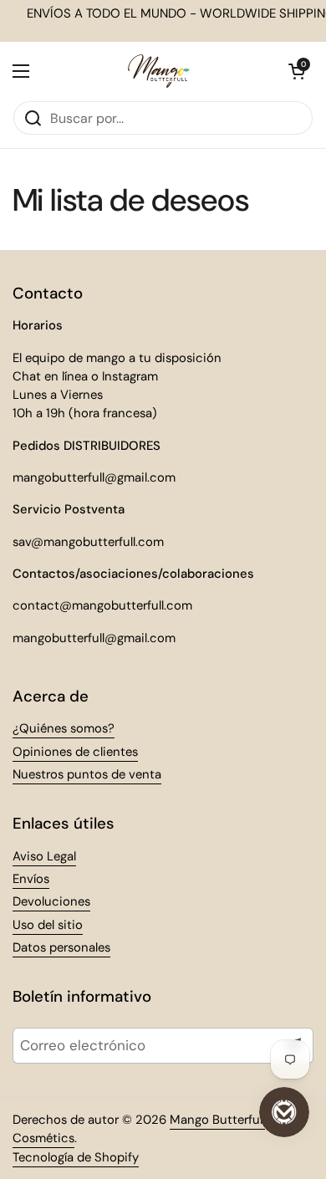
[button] (296, 71)
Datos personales (61, 947)
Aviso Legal (44, 856)
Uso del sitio (48, 924)
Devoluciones (51, 901)
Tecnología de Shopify (76, 1157)
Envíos (31, 878)
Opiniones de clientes (75, 751)
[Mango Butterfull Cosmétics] (159, 71)
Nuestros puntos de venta (87, 774)
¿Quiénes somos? (64, 728)
